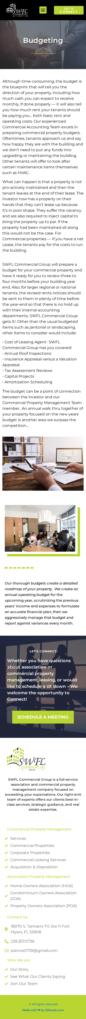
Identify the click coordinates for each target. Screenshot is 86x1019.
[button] (43, 10)
